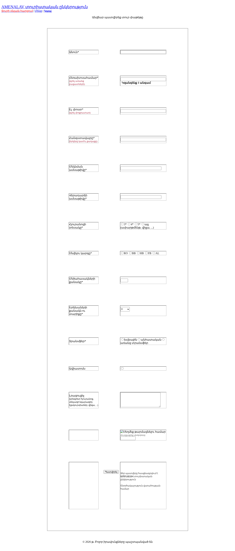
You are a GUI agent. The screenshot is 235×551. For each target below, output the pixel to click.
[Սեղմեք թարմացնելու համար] (143, 431)
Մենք (38, 10)
